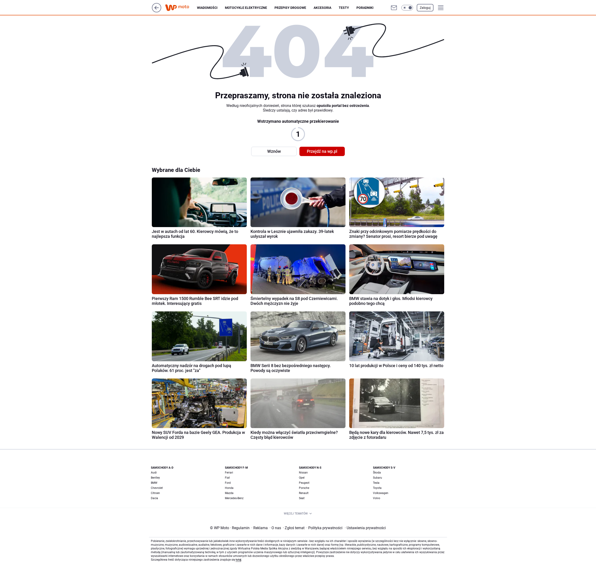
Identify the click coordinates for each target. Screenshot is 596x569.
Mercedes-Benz (234, 498)
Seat (302, 498)
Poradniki (364, 8)
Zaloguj (425, 8)
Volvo (376, 498)
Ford (228, 482)
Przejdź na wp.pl (322, 151)
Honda (229, 488)
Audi (154, 472)
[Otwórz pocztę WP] (394, 7)
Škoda (377, 472)
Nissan (303, 472)
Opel (302, 477)
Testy (344, 8)
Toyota (377, 488)
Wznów (274, 151)
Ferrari (229, 472)
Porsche (304, 488)
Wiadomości (207, 8)
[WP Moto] (181, 7)
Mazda (229, 493)
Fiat (227, 477)
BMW (154, 482)
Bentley (155, 477)
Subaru (377, 477)
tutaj (238, 559)
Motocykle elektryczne (246, 8)
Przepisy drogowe (290, 8)
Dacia (154, 498)
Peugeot (304, 482)
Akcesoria (322, 8)
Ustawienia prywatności (365, 528)
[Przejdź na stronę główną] (156, 11)
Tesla (376, 482)
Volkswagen (380, 493)
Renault (303, 493)
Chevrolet (157, 488)
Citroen (155, 493)
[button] (407, 7)
